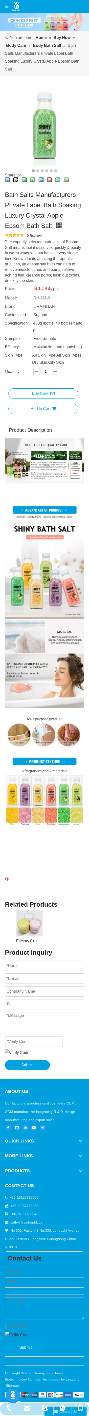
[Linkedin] (17, 1127)
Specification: (17, 323)
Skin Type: (14, 355)
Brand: (11, 306)
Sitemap (12, 1385)
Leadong (73, 1379)
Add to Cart (40, 409)
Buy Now (40, 393)
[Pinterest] (43, 1127)
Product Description (30, 430)
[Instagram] (34, 1127)
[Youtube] (25, 1127)
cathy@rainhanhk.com (27, 1222)
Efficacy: (12, 347)
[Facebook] (8, 1127)
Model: (11, 298)
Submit (27, 1065)
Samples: (13, 338)
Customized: (16, 315)
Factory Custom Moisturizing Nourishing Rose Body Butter (29, 941)
